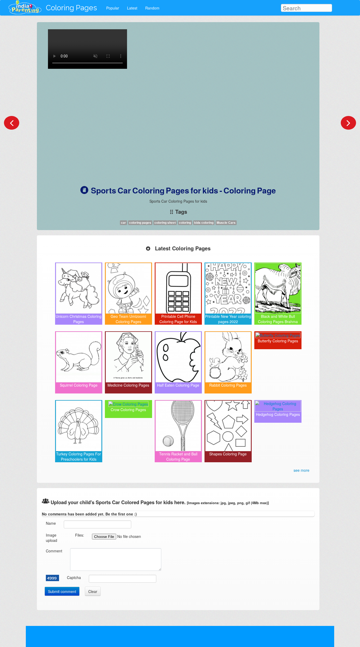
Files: (79, 535)
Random (152, 8)
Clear (92, 591)
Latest (132, 8)
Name (51, 523)
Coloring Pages (71, 7)
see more (301, 470)
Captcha (74, 577)
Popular (112, 8)
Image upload (51, 537)
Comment (54, 550)
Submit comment (62, 591)
